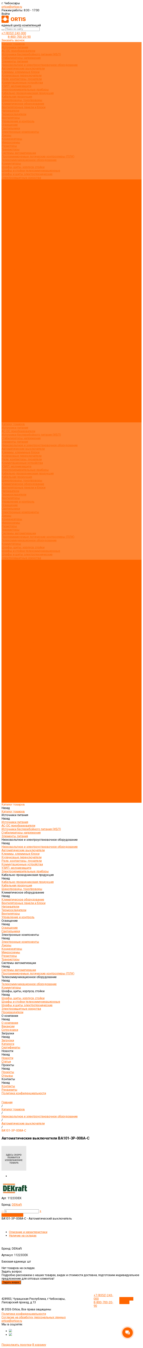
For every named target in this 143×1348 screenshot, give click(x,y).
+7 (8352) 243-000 (13, 33)
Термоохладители (13, 114)
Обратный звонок (126, 1300)
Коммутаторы (11, 163)
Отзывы (7, 220)
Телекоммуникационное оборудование (29, 160)
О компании (9, 378)
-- (2, 1211)
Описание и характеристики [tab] (28, 1232)
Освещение (9, 125)
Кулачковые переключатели (21, 75)
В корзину (39, 1345)
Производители (12, 375)
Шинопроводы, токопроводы (21, 100)
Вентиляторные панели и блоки (23, 107)
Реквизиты (9, 227)
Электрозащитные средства (21, 177)
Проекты (7, 406)
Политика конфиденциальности (23, 230)
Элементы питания (14, 61)
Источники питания (14, 47)
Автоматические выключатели (23, 68)
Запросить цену (12, 1215)
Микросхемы (10, 142)
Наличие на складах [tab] (22, 1235)
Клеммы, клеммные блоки (20, 72)
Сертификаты (10, 206)
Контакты (8, 413)
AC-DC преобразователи (18, 51)
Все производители (14, 184)
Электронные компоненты (20, 132)
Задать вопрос (11, 1282)
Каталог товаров (13, 237)
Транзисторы (10, 149)
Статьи (6, 213)
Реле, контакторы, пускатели (21, 79)
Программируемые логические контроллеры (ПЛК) (37, 156)
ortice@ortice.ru (11, 7)
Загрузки (7, 389)
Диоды (6, 135)
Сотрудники (9, 195)
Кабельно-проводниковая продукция (27, 93)
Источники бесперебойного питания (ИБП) (31, 54)
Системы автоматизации (18, 153)
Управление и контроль (17, 121)
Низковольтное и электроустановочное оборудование (39, 65)
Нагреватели (10, 111)
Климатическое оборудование (22, 103)
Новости (7, 399)
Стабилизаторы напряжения (21, 58)
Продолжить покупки (16, 1345)
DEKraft (17, 1204)
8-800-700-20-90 (19, 37)
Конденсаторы (11, 139)
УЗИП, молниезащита (16, 86)
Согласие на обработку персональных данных (33, 1317)
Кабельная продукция (16, 96)
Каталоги (7, 202)
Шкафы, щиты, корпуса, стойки (23, 167)
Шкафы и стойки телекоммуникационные (30, 170)
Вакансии (8, 191)
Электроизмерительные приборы (25, 89)
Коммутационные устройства (22, 82)
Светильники (10, 128)
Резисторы (9, 146)
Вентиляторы (10, 118)
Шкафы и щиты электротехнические (27, 174)
